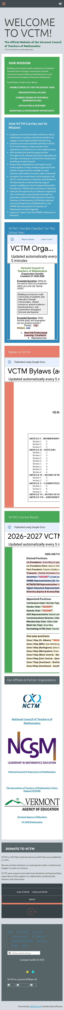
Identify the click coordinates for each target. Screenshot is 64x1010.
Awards (14, 945)
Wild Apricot (35, 1006)
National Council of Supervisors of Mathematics (32, 771)
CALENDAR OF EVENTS (22, 940)
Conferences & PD (19, 936)
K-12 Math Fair (38, 936)
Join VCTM (38, 931)
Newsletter (42, 940)
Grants (25, 945)
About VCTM (23, 931)
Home (10, 931)
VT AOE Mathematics (32, 822)
